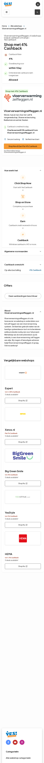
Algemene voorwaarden (16, 251)
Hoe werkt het (11, 170)
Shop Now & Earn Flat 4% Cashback (23, 146)
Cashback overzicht (14, 264)
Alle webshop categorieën (18, 758)
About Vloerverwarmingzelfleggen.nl (19, 311)
